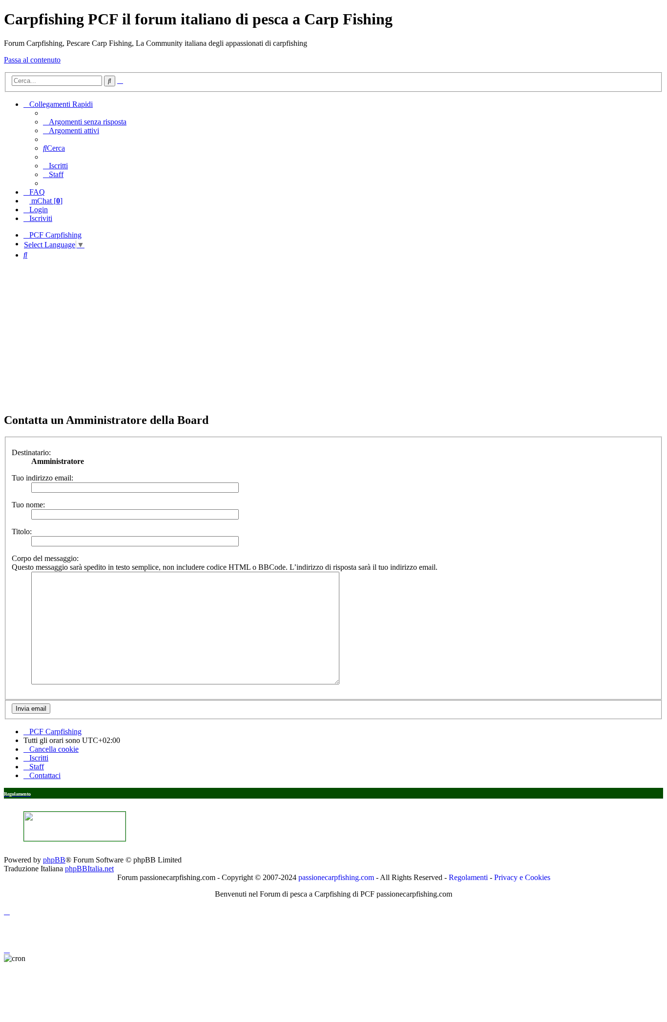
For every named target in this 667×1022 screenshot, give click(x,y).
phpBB (54, 860)
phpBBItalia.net (89, 868)
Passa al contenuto (32, 60)
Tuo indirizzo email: (42, 478)
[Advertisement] (333, 335)
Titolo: (22, 531)
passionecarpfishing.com (336, 877)
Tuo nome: (28, 505)
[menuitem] (84, 122)
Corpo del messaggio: (45, 558)
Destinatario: (31, 452)
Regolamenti (468, 877)
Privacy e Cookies (522, 877)
